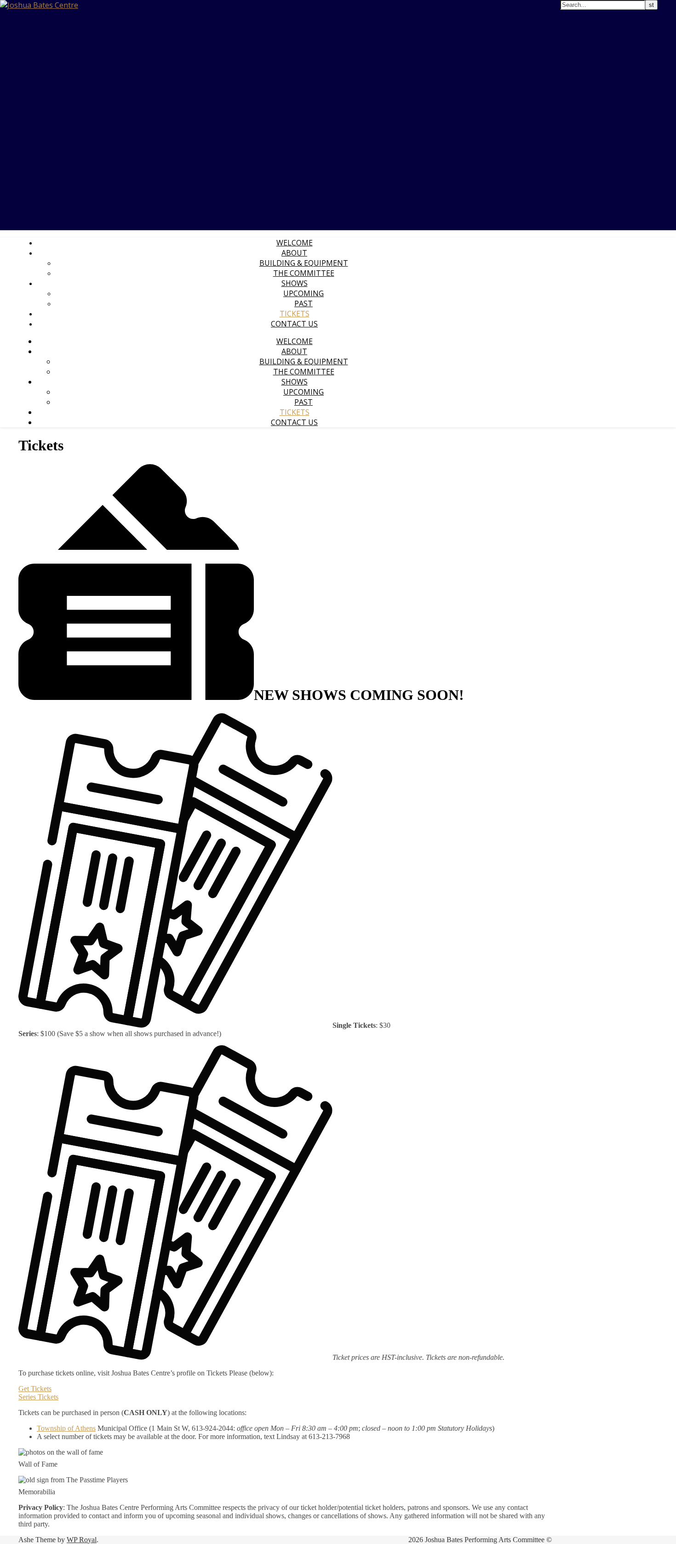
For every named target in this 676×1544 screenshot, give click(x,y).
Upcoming (303, 293)
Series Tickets (38, 1397)
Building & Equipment (303, 263)
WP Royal (82, 1540)
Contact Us (294, 324)
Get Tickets (35, 1389)
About (294, 253)
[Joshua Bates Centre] (39, 5)
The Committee (303, 273)
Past (303, 303)
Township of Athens (66, 1428)
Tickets (294, 314)
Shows (294, 283)
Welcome (294, 243)
